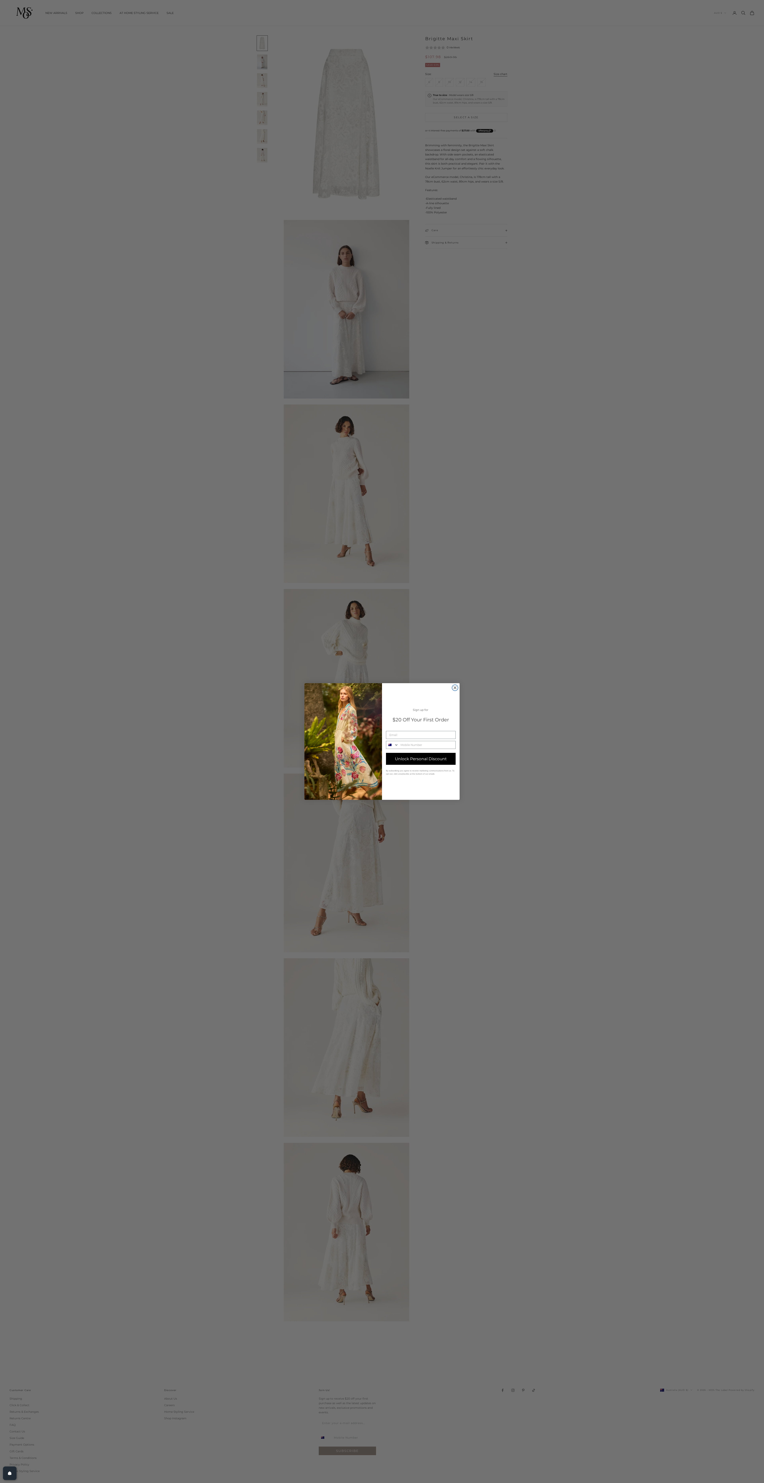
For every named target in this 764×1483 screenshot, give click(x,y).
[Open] (10, 1473)
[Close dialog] (455, 688)
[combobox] (392, 745)
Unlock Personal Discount (421, 758)
